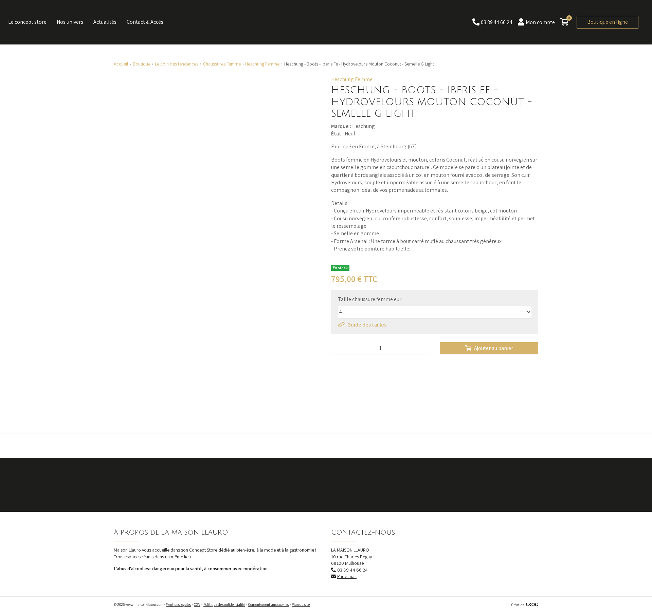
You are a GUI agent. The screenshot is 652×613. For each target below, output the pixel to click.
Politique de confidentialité (224, 604)
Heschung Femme (352, 79)
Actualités (104, 21)
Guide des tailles (366, 324)
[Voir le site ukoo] (532, 604)
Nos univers (70, 21)
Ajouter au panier (493, 348)
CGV (197, 604)
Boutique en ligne (607, 21)
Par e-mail (347, 576)
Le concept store (27, 21)
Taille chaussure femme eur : (370, 299)
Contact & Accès (145, 21)
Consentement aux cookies (268, 604)
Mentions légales (178, 604)
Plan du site (301, 604)
